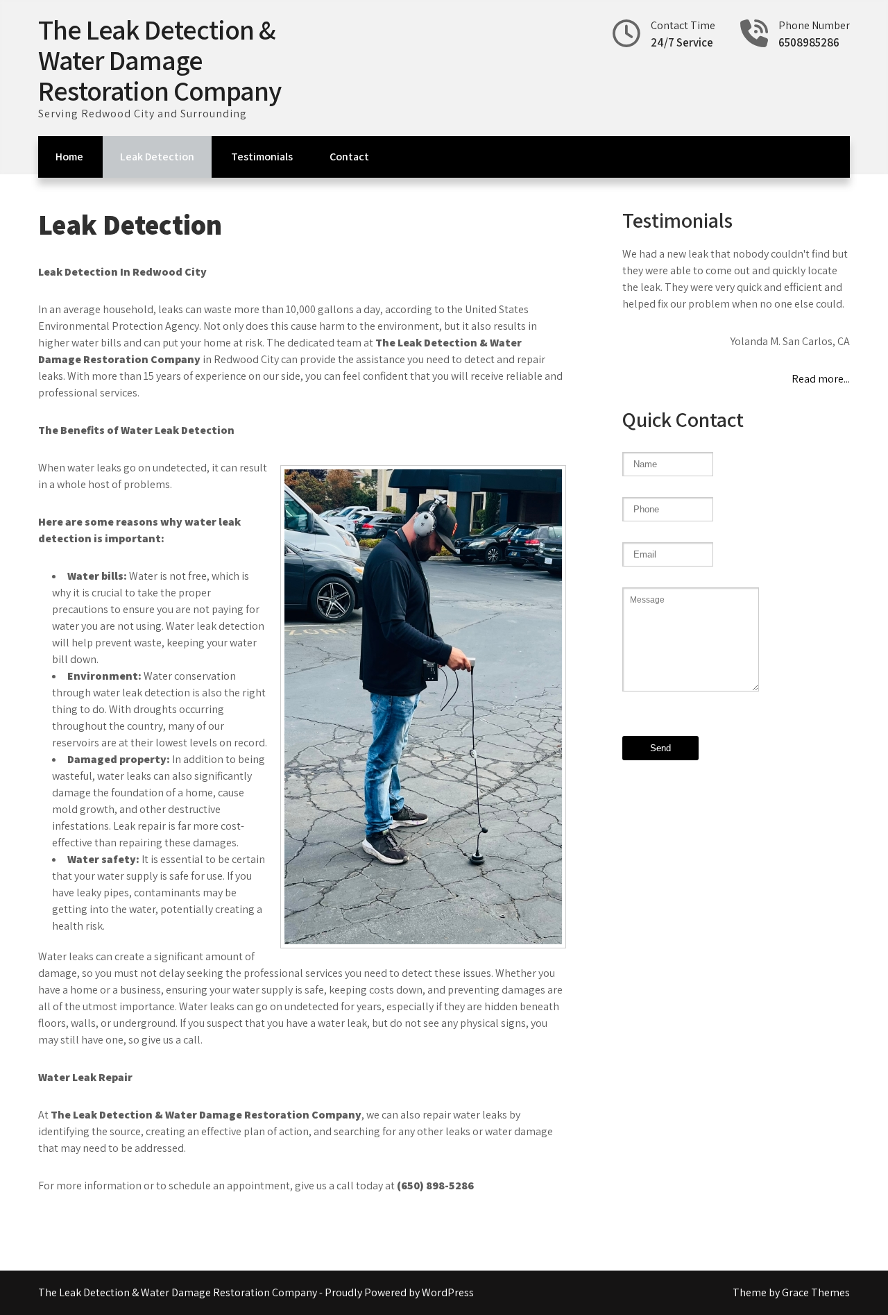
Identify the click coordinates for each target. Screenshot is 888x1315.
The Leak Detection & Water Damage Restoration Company (159, 59)
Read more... (821, 378)
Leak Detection (157, 156)
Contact (349, 156)
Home (69, 156)
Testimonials (262, 156)
